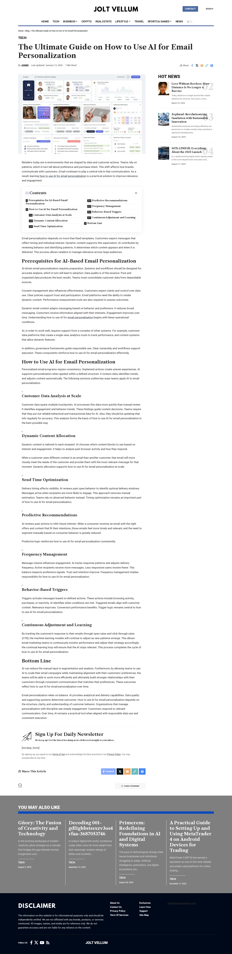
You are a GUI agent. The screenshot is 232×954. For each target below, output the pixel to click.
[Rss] (48, 942)
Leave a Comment (131, 786)
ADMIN (25, 65)
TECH (22, 38)
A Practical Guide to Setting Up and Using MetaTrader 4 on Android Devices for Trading (190, 836)
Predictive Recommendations (109, 200)
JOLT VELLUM (97, 943)
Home (21, 31)
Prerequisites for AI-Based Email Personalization (47, 202)
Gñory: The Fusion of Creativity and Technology (39, 828)
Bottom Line (94, 223)
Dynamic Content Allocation (51, 220)
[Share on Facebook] (192, 65)
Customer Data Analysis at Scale (52, 215)
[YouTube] (42, 942)
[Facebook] (31, 942)
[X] (36, 942)
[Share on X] (197, 65)
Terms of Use (58, 754)
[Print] (211, 65)
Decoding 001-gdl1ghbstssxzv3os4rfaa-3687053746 (91, 828)
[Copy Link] (207, 65)
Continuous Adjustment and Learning (113, 217)
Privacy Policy (114, 754)
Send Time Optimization (48, 226)
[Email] (202, 65)
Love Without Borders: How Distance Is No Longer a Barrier (190, 87)
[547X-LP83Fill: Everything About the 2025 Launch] (163, 153)
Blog (27, 31)
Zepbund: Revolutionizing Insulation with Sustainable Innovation (190, 118)
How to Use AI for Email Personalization (53, 209)
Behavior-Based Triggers (106, 211)
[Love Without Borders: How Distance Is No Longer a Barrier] (163, 88)
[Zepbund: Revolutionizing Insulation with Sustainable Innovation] (163, 119)
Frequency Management (106, 206)
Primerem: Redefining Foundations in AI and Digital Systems (140, 833)
